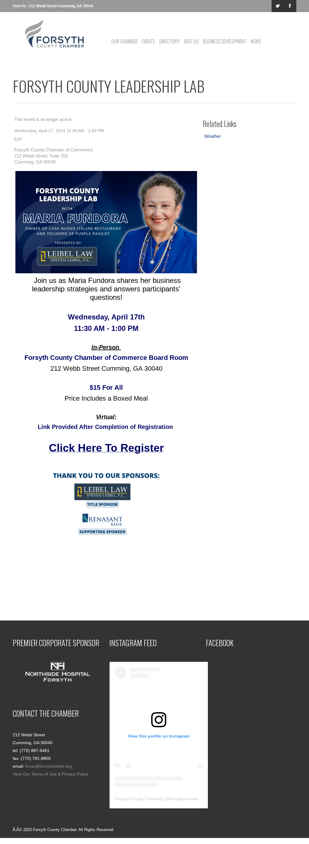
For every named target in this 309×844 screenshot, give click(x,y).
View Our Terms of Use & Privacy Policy (50, 774)
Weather (212, 136)
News (256, 41)
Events (148, 41)
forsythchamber (184, 798)
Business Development (225, 41)
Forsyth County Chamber (138, 798)
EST (18, 139)
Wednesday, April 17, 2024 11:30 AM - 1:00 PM (59, 130)
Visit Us (191, 41)
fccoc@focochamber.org (48, 766)
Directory (169, 41)
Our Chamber (124, 41)
